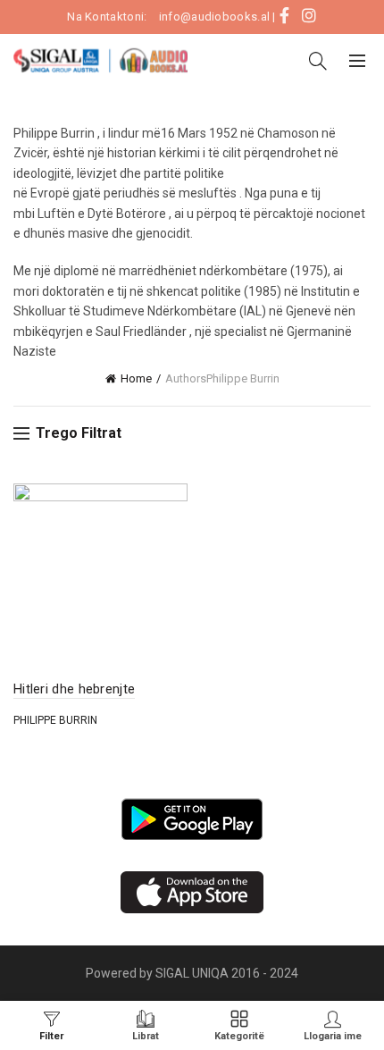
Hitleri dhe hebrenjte (74, 689)
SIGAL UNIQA (193, 973)
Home (136, 378)
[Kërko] (318, 60)
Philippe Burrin (55, 720)
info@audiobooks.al (214, 16)
